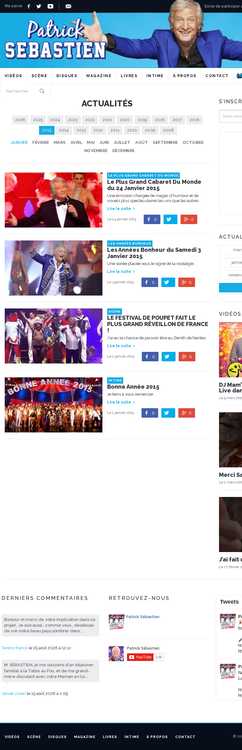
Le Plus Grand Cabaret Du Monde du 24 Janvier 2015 (154, 185)
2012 (98, 130)
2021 (107, 119)
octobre (193, 142)
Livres (129, 76)
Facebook (29, 6)
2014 (64, 130)
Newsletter (69, 6)
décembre (123, 150)
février (40, 142)
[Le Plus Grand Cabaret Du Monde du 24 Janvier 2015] (53, 224)
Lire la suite (119, 208)
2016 (194, 119)
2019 (142, 119)
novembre (96, 150)
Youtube (51, 6)
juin (104, 142)
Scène (40, 76)
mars (60, 142)
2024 (55, 119)
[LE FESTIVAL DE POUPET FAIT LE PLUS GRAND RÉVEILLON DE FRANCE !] (53, 360)
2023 (73, 119)
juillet (122, 142)
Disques (67, 76)
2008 (168, 130)
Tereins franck (15, 648)
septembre (165, 142)
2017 (177, 119)
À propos (185, 76)
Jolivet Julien (14, 693)
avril (77, 142)
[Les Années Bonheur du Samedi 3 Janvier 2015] (53, 292)
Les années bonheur (129, 243)
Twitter (40, 6)
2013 (81, 130)
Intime (155, 76)
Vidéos (13, 76)
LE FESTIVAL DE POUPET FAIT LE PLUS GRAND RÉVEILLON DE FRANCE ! (157, 324)
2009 (150, 130)
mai (91, 142)
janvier (19, 142)
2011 (115, 130)
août (141, 142)
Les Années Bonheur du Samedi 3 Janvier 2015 (154, 253)
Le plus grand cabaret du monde (143, 175)
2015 (46, 130)
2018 (160, 119)
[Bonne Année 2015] (53, 429)
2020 (125, 119)
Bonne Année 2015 (133, 387)
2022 (90, 119)
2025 (38, 119)
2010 (132, 130)
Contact (217, 76)
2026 (20, 119)
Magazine (99, 76)
